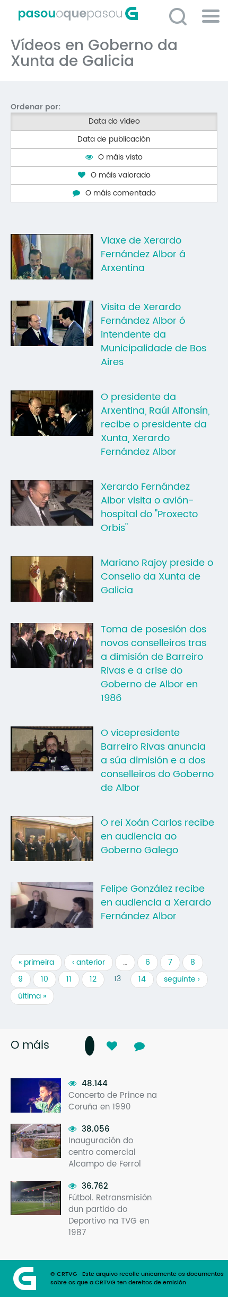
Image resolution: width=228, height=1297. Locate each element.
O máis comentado (120, 193)
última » (32, 996)
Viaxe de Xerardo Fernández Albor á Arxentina (143, 254)
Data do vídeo (114, 121)
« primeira (36, 962)
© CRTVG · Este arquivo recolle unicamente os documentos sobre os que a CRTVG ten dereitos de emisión (137, 1278)
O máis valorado (121, 175)
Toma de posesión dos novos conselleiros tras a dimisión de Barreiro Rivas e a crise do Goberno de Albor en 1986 (153, 664)
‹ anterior (88, 962)
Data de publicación (114, 139)
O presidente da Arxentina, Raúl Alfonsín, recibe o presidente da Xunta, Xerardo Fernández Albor (155, 424)
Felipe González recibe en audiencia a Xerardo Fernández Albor (156, 903)
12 (93, 979)
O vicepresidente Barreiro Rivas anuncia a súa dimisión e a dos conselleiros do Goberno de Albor (157, 760)
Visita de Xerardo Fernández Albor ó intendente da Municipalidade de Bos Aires (153, 335)
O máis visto (120, 157)
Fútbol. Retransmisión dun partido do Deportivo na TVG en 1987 (110, 1215)
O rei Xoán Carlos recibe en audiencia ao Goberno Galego (157, 837)
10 (44, 979)
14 (142, 979)
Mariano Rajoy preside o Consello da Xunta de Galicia (157, 577)
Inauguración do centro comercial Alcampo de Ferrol (104, 1152)
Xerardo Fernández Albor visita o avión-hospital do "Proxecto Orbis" (149, 507)
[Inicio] (118, 14)
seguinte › (182, 979)
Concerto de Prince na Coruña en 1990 (112, 1101)
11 (69, 979)
